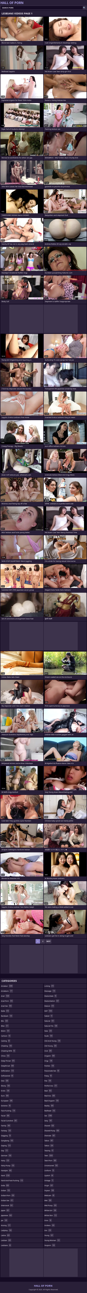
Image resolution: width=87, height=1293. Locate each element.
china (5, 1056)
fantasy (6, 1130)
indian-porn (7, 1195)
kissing (5, 1225)
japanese (6, 1215)
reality (48, 1106)
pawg (48, 1076)
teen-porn (50, 1160)
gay (4, 1150)
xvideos (49, 1225)
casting (5, 1041)
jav (4, 1220)
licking (49, 986)
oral (48, 1051)
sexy (48, 1120)
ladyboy (6, 1230)
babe (5, 1011)
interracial (7, 1205)
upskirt (48, 1175)
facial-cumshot (9, 1120)
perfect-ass (50, 1086)
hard (5, 1175)
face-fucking (8, 1111)
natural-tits (50, 1026)
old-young (50, 1046)
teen (48, 1155)
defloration (7, 1071)
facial (5, 1115)
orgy (48, 1061)
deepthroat (7, 1066)
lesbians (6, 1245)
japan (5, 1210)
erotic (5, 1091)
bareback (6, 1016)
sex (48, 1115)
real (47, 1091)
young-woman (52, 1240)
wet (47, 1200)
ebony (5, 1086)
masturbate (50, 996)
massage (49, 991)
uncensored (51, 1165)
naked (48, 1016)
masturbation (51, 1001)
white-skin (50, 1215)
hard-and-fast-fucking (12, 1180)
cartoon (5, 1036)
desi (4, 1081)
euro (4, 1096)
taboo (48, 1140)
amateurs (6, 991)
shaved (49, 1125)
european (6, 1101)
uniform (49, 1170)
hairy (5, 1160)
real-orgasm (51, 1101)
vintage (48, 1180)
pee (47, 1081)
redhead (49, 1111)
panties (49, 1066)
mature (49, 1006)
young (48, 1235)
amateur (6, 986)
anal (5, 996)
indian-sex (7, 1200)
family (5, 1125)
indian (5, 1190)
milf (48, 1011)
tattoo (48, 1145)
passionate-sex (51, 1071)
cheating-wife (8, 1051)
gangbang (7, 1140)
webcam (49, 1195)
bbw (4, 1026)
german (6, 1155)
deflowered (7, 1076)
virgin (48, 1185)
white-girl (50, 1210)
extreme (5, 1106)
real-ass (49, 1096)
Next (48, 941)
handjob (6, 1170)
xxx (47, 1230)
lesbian (6, 1240)
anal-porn (7, 1001)
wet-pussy (50, 1205)
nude (48, 1036)
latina (5, 1235)
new (48, 1031)
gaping (5, 1145)
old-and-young (52, 1041)
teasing (48, 1150)
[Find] (84, 7)
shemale (49, 1135)
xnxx (47, 1220)
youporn (49, 1245)
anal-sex (6, 1006)
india (5, 1185)
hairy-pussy (7, 1165)
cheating (6, 1046)
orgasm (49, 1056)
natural (49, 1021)
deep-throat (7, 1061)
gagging (6, 1135)
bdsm (5, 1031)
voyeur (49, 1190)
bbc (4, 1021)
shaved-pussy (51, 1130)
